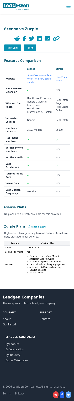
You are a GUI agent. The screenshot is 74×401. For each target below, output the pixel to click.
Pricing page (38, 226)
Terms (7, 393)
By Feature (12, 344)
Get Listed (9, 324)
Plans (30, 48)
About (7, 319)
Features (12, 48)
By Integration (15, 349)
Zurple (59, 68)
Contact (45, 319)
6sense (31, 68)
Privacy (19, 393)
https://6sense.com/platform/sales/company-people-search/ (39, 79)
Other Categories (17, 360)
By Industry (13, 355)
